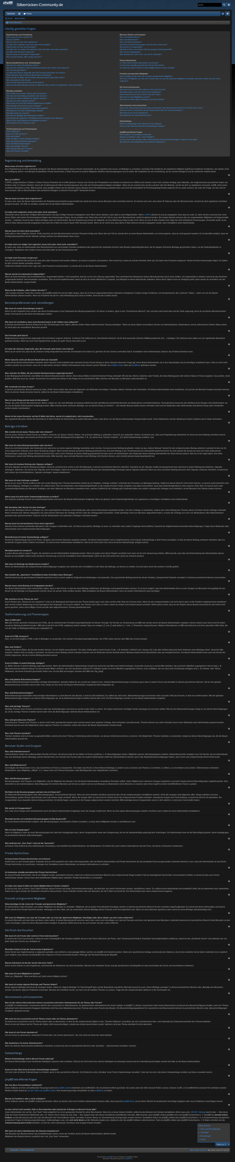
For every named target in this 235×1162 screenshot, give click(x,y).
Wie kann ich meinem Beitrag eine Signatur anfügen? (26, 98)
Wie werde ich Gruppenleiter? (131, 47)
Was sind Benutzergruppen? (131, 42)
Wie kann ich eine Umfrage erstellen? (20, 101)
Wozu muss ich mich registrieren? (19, 37)
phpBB (109, 1157)
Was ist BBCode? (13, 131)
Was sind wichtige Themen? (17, 146)
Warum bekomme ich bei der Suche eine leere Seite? (140, 94)
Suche (224, 5)
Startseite (11, 14)
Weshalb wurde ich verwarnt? (17, 113)
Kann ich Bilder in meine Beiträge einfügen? (23, 139)
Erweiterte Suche (229, 5)
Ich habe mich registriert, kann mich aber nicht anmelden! (28, 45)
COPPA (147, 215)
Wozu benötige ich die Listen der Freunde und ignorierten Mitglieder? (146, 76)
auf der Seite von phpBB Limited (42, 1090)
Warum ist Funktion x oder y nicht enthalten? (137, 137)
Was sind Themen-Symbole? (17, 151)
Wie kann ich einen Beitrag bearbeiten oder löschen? (26, 96)
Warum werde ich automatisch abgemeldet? (23, 54)
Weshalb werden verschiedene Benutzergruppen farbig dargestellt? (146, 49)
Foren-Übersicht (15, 22)
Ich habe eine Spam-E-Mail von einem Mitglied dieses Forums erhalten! (147, 68)
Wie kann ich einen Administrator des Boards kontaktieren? (142, 142)
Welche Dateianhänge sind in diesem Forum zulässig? (141, 124)
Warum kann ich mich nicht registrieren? (22, 42)
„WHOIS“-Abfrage (198, 1112)
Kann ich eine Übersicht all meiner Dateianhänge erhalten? (142, 126)
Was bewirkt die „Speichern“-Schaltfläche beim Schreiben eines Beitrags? (34, 118)
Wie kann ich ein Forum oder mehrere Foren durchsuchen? (143, 89)
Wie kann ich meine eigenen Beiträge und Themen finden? (142, 99)
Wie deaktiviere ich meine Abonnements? (135, 115)
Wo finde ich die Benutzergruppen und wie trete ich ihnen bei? (143, 45)
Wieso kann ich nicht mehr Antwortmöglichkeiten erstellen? (29, 103)
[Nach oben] (229, 175)
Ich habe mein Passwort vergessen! (20, 52)
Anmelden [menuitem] (228, 14)
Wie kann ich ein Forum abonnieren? (134, 113)
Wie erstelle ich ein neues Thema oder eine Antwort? (26, 93)
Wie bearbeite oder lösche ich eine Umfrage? (23, 106)
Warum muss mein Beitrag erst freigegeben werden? (26, 120)
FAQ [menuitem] (224, 14)
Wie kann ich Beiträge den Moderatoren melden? (25, 115)
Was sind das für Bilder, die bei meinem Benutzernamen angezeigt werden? (35, 77)
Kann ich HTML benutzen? (16, 134)
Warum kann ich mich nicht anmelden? (21, 47)
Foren (29, 14)
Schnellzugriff (20, 14)
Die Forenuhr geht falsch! (16, 70)
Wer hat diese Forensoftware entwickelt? (135, 134)
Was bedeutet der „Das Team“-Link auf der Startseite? (141, 54)
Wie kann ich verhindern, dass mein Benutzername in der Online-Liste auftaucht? (37, 68)
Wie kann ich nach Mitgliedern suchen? (135, 97)
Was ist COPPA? (13, 40)
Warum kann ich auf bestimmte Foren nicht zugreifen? (27, 108)
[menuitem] (197, 1150)
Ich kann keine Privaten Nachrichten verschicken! (139, 63)
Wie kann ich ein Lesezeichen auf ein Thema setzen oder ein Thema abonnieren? (151, 110)
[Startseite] (10, 3)
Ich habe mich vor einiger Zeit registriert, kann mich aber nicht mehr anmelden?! (37, 49)
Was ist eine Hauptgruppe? (130, 52)
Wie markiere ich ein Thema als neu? (20, 123)
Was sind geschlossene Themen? (19, 149)
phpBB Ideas (128, 1101)
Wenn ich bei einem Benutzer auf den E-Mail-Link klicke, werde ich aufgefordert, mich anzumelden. (44, 85)
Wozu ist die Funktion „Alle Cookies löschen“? (24, 57)
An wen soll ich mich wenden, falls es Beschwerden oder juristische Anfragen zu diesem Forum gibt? (158, 139)
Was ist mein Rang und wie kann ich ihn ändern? (25, 82)
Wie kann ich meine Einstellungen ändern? (22, 65)
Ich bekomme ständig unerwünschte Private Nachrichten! (142, 65)
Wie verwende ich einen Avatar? (18, 80)
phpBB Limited (117, 365)
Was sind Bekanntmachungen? (18, 144)
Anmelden (21, 18)
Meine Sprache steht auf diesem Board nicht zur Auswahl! (28, 75)
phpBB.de (136, 365)
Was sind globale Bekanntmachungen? (21, 141)
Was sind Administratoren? (130, 37)
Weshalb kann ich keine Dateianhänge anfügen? (25, 111)
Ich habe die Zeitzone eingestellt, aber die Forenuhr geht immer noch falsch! (35, 73)
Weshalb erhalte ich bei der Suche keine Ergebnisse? (140, 92)
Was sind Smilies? (13, 136)
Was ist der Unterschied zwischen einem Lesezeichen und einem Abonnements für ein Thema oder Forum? (161, 108)
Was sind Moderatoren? (129, 40)
